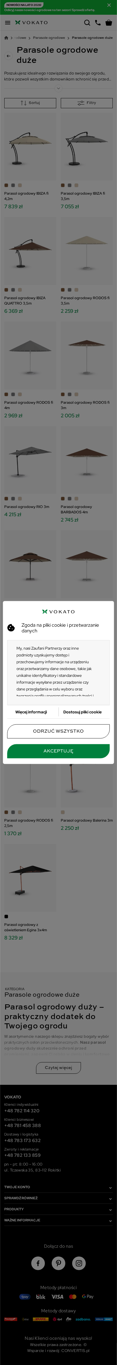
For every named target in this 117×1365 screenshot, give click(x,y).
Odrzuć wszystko (58, 731)
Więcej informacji (31, 712)
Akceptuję (58, 751)
